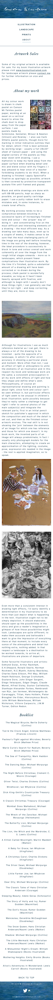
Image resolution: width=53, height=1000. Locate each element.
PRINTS (26, 34)
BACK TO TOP (26, 977)
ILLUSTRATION (26, 24)
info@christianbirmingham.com (26, 997)
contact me (43, 73)
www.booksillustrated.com (31, 70)
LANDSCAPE (26, 29)
